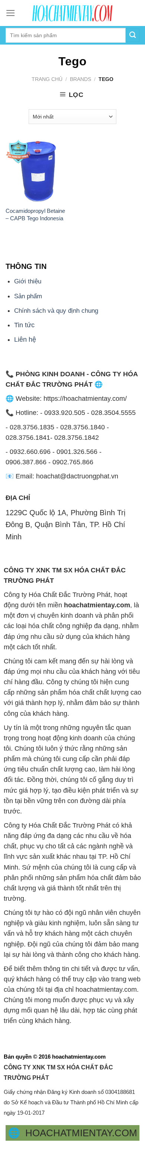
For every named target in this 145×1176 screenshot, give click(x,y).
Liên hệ (25, 339)
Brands (80, 79)
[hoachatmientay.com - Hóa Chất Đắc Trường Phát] (72, 13)
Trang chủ (47, 79)
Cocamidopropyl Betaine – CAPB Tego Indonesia (35, 214)
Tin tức (24, 325)
